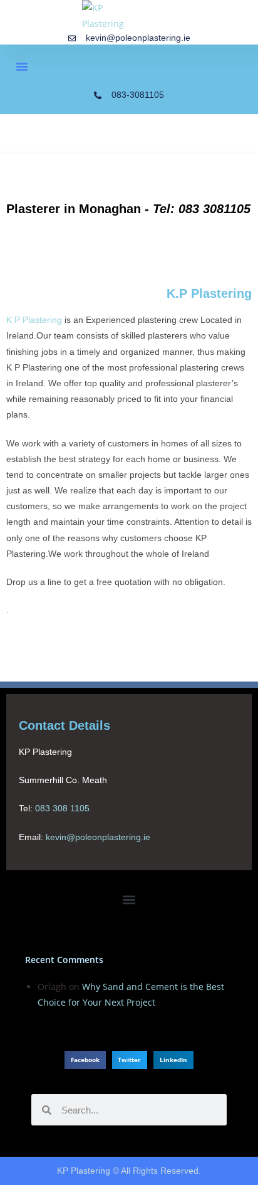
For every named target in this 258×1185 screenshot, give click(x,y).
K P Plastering (34, 320)
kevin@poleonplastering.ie (98, 837)
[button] (22, 66)
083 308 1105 (62, 809)
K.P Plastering (209, 293)
